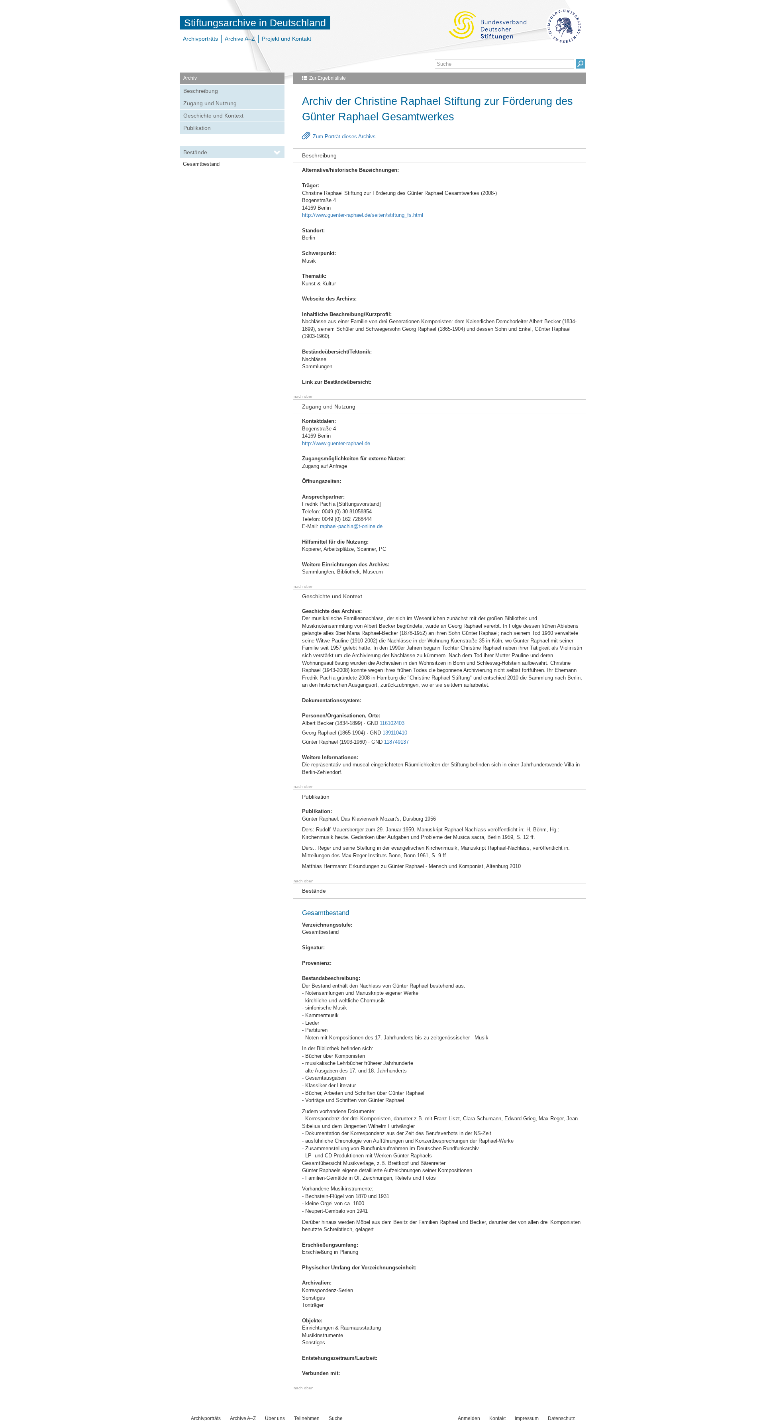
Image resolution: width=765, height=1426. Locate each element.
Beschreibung (200, 91)
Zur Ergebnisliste (327, 78)
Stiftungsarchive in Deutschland (255, 22)
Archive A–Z (240, 38)
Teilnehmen (307, 1418)
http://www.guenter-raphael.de (336, 443)
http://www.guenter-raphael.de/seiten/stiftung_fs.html (362, 215)
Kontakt (497, 1418)
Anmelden (469, 1418)
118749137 (396, 742)
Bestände (195, 152)
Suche (336, 1418)
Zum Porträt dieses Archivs (344, 136)
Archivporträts (200, 38)
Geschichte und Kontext (213, 115)
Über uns (275, 1418)
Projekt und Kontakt (286, 38)
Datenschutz (561, 1418)
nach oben (304, 396)
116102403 (392, 723)
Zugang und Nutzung (210, 103)
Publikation (197, 128)
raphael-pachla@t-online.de (351, 526)
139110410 (394, 733)
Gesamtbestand (201, 164)
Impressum (527, 1418)
